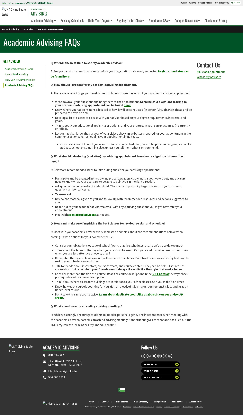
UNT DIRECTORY (222, 3)
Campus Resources (186, 20)
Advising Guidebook (72, 20)
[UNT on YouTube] (154, 356)
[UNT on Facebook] (143, 356)
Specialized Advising (16, 74)
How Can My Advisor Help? (20, 79)
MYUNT (183, 3)
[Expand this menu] (55, 21)
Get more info (152, 377)
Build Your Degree (99, 20)
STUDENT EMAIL (205, 3)
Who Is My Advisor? (209, 77)
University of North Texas (39, 2)
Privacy (159, 407)
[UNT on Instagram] (159, 356)
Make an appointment (211, 72)
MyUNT (92, 401)
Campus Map (160, 401)
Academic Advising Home (19, 68)
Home (5, 29)
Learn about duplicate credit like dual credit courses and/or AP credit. (119, 296)
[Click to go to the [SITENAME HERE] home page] (15, 11)
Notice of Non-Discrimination (143, 407)
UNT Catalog (161, 274)
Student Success (38, 9)
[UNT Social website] (170, 356)
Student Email (121, 401)
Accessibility (195, 401)
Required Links (188, 407)
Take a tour (150, 370)
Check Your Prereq (215, 20)
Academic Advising (42, 20)
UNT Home (199, 407)
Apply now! (150, 364)
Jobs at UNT (178, 401)
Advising (39, 13)
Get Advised (28, 29)
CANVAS (192, 3)
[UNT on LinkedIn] (165, 356)
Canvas (105, 401)
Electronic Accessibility (172, 407)
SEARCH (236, 3)
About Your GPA (158, 20)
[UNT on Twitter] (149, 356)
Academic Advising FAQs (19, 85)
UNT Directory (141, 401)
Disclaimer (127, 407)
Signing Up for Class (129, 20)
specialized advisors (82, 215)
